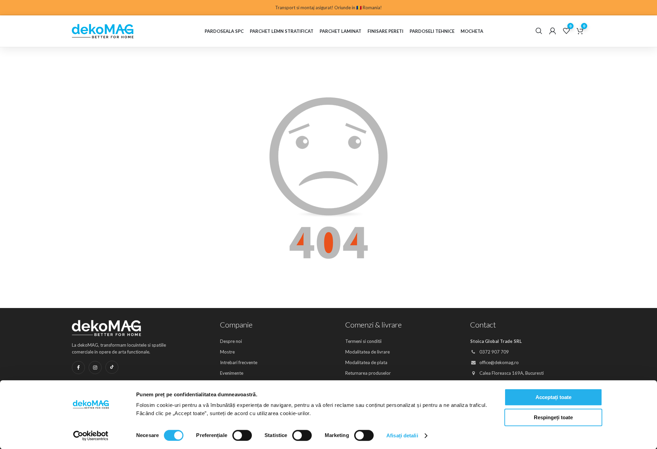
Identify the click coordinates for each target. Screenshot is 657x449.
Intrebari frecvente (238, 362)
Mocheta (472, 31)
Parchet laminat (340, 31)
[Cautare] (539, 31)
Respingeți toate (553, 417)
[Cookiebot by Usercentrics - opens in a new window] (91, 436)
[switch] (242, 435)
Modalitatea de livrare (367, 352)
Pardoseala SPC (224, 31)
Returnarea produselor (368, 373)
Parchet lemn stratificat (281, 31)
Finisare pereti (385, 31)
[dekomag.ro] (113, 31)
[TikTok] (111, 367)
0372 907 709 (493, 352)
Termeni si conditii (363, 341)
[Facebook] (78, 367)
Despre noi (231, 341)
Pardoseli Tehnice (432, 31)
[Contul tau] (553, 31)
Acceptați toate (553, 397)
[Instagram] (95, 367)
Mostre (227, 352)
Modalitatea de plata (366, 362)
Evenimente (231, 373)
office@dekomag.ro (498, 362)
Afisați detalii (402, 435)
